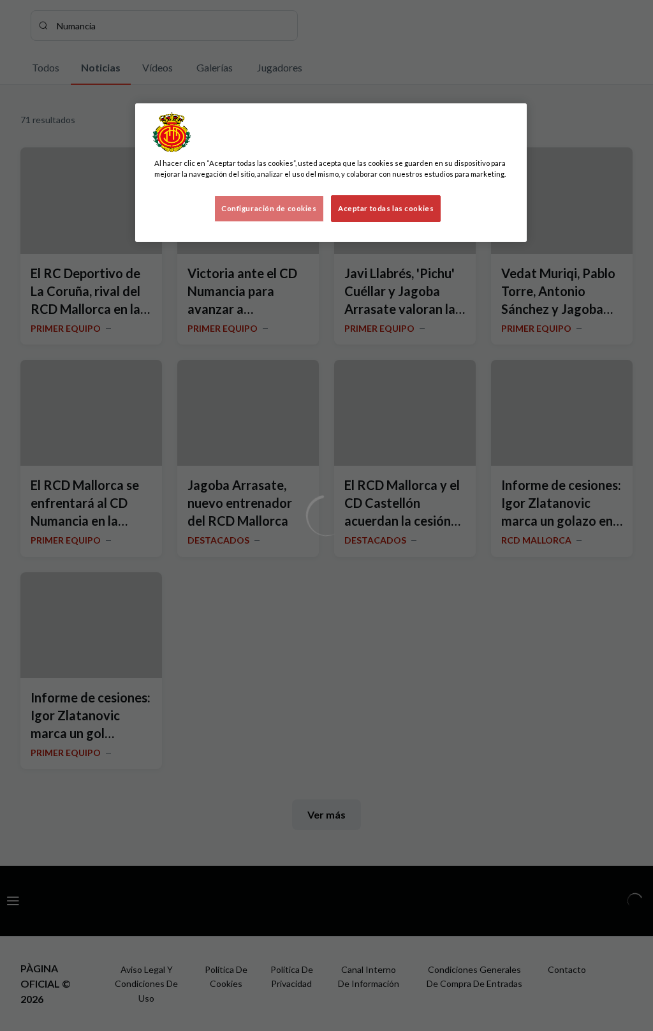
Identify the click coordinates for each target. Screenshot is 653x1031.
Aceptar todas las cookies (386, 208)
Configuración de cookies (269, 208)
